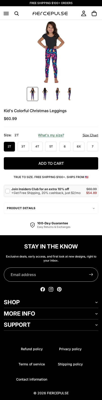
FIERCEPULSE (58, 393)
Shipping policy (70, 364)
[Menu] (6, 13)
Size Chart (90, 135)
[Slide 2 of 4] (45, 94)
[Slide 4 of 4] (69, 94)
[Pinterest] (59, 289)
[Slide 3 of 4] (57, 94)
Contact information (31, 379)
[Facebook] (43, 289)
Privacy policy (70, 349)
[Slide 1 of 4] (32, 94)
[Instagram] (51, 289)
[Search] (16, 13)
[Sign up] (91, 275)
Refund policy (32, 349)
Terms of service (32, 364)
